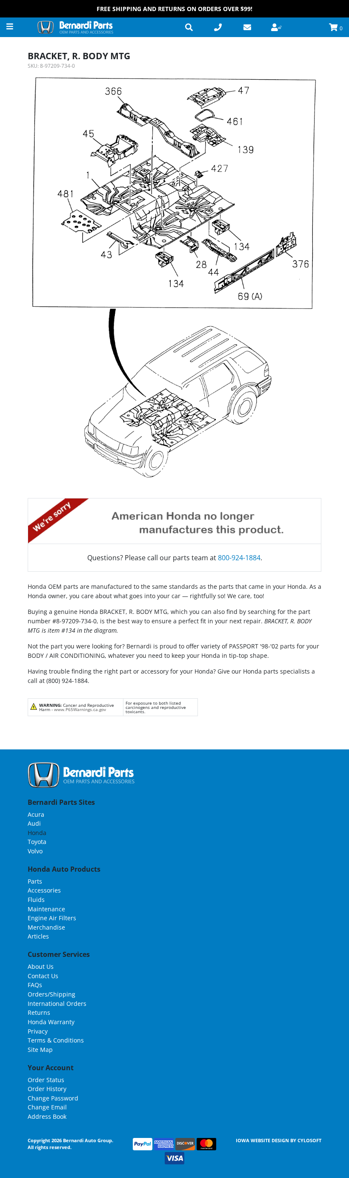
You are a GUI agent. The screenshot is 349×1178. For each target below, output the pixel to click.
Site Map (40, 1050)
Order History (47, 1089)
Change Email (47, 1107)
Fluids (36, 900)
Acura (36, 814)
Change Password (53, 1098)
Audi (34, 823)
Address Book (47, 1116)
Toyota (37, 842)
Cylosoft (309, 1140)
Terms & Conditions (56, 1040)
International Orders (57, 1003)
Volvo (35, 851)
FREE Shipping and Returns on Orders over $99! (174, 9)
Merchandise (46, 927)
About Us (41, 966)
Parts (35, 881)
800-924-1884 (239, 557)
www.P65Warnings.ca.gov (80, 709)
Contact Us (43, 976)
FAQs (35, 985)
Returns (39, 1012)
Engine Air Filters (52, 918)
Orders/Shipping (51, 994)
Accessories (44, 890)
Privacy (38, 1031)
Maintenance (46, 909)
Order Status (46, 1080)
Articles (38, 936)
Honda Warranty (51, 1022)
